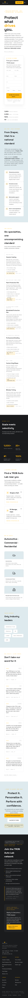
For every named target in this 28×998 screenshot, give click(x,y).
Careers (4, 984)
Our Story (4, 982)
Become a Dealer (19, 962)
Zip (7, 82)
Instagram (4, 995)
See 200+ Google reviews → (10, 775)
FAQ (16, 984)
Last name (16, 70)
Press (3, 987)
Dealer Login (18, 964)
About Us (4, 980)
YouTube (9, 995)
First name (8, 70)
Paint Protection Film (6, 962)
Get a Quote (19, 2)
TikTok (19, 995)
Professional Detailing (7, 968)
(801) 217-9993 (5, 952)
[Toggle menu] (25, 2)
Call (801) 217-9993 (14, 820)
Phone (15, 76)
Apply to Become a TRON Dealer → (13, 927)
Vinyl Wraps (4, 971)
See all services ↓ (9, 51)
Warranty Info (18, 982)
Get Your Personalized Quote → (14, 815)
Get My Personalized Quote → (14, 95)
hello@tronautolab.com (7, 953)
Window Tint (5, 973)
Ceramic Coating (5, 959)
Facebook (15, 995)
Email (7, 76)
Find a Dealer (18, 959)
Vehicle (7, 87)
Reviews (17, 980)
